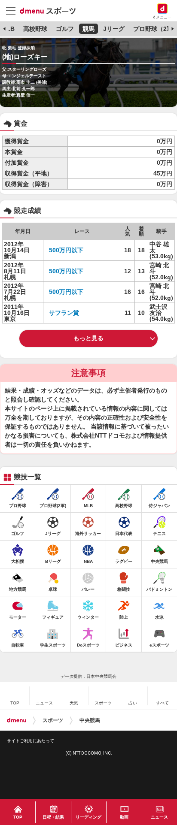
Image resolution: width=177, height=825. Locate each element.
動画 (124, 817)
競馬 (88, 28)
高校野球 (35, 28)
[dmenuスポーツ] (51, 10)
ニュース (159, 817)
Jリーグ (114, 28)
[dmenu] (16, 720)
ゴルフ (65, 28)
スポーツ (53, 720)
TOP (17, 817)
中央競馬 (89, 720)
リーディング (88, 817)
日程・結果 (53, 817)
